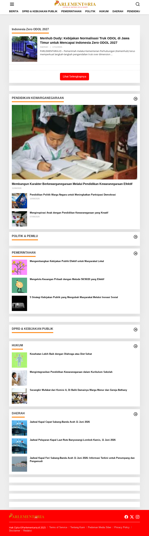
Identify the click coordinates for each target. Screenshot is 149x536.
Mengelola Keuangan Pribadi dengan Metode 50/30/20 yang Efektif (67, 279)
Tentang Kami (77, 527)
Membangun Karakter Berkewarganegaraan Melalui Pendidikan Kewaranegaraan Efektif (72, 183)
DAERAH (44, 47)
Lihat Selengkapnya (74, 76)
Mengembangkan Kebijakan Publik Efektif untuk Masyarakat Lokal (67, 261)
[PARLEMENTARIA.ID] (75, 4)
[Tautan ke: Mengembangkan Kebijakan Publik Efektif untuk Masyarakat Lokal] (19, 267)
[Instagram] (137, 517)
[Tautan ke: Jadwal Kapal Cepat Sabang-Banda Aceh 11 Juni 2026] (19, 427)
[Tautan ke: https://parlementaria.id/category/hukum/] (135, 346)
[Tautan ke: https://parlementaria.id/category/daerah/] (135, 414)
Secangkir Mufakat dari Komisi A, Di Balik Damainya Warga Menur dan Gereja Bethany (78, 390)
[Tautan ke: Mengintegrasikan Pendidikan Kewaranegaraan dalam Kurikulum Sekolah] (19, 377)
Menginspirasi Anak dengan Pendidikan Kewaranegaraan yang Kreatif (69, 212)
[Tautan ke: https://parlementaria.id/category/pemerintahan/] (135, 253)
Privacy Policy (122, 527)
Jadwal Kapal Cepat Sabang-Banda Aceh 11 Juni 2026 (60, 421)
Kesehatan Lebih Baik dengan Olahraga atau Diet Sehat (61, 354)
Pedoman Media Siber (99, 527)
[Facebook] (126, 517)
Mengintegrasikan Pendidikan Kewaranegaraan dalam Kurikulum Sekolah (71, 372)
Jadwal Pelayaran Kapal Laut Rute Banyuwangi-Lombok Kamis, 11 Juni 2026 (73, 440)
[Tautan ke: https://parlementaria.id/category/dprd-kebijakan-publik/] (135, 329)
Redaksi (27, 530)
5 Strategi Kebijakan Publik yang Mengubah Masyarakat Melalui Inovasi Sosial (74, 297)
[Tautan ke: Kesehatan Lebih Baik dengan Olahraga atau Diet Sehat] (19, 359)
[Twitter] (132, 517)
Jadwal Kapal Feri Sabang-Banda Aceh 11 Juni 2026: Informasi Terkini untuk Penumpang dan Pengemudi (82, 460)
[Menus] (12, 4)
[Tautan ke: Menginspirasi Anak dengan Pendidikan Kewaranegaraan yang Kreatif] (19, 218)
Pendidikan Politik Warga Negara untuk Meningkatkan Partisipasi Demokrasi (73, 194)
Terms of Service (58, 527)
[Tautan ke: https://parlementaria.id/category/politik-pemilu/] (135, 237)
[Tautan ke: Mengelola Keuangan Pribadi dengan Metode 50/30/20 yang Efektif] (19, 285)
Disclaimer (14, 530)
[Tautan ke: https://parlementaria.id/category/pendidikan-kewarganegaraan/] (135, 99)
